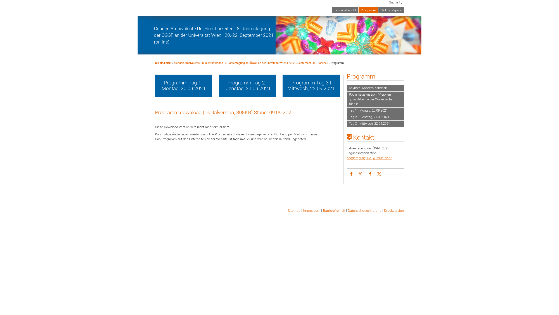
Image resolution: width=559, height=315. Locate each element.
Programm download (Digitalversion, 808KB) (204, 112)
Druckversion (394, 210)
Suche (394, 2)
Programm (368, 10)
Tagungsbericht (345, 10)
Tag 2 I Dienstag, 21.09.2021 (369, 117)
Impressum (311, 210)
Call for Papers (391, 10)
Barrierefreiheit (334, 210)
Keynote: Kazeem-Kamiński (368, 88)
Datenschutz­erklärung (364, 210)
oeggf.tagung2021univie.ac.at (369, 158)
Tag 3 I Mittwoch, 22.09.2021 (369, 124)
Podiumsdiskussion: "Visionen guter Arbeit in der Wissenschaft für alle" (372, 99)
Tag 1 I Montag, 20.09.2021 (368, 110)
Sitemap (294, 210)
